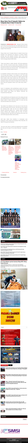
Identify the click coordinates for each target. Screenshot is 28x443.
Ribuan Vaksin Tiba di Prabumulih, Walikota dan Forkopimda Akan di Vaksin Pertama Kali (13, 21)
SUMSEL (16, 17)
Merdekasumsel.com (17, 438)
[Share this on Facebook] (3, 132)
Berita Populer (4, 365)
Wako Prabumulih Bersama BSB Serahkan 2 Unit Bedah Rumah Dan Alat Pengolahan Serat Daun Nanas (11, 150)
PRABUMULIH (6, 17)
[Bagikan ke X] (4, 134)
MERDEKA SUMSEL (18, 442)
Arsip (10, 365)
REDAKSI (14, 439)
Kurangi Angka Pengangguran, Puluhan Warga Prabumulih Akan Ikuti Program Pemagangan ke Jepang (18, 150)
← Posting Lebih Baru (5, 172)
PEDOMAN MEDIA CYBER (14, 440)
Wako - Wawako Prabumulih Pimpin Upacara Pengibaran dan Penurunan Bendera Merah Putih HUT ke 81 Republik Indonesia (16, 382)
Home (2, 17)
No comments (18, 24)
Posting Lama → (24, 172)
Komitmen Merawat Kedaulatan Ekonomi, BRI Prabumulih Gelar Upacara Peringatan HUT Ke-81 (16, 402)
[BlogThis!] (3, 134)
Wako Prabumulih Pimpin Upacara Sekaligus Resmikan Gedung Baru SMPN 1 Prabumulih (18, 166)
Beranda (15, 172)
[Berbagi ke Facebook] (5, 134)
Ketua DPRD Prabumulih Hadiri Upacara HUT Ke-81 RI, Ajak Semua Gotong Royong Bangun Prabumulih (13, 253)
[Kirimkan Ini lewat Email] (2, 134)
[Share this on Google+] (6, 132)
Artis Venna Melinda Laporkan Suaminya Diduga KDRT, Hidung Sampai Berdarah (14, 262)
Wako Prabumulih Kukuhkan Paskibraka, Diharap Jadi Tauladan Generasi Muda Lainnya (16, 409)
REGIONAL (12, 17)
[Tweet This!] (5, 132)
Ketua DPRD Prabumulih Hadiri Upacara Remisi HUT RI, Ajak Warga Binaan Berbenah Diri (16, 396)
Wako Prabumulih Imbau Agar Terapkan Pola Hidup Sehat (4, 148)
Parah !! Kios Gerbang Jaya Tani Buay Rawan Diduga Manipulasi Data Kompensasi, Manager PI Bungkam (13, 244)
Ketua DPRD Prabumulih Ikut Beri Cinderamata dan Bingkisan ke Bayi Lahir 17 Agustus (16, 389)
